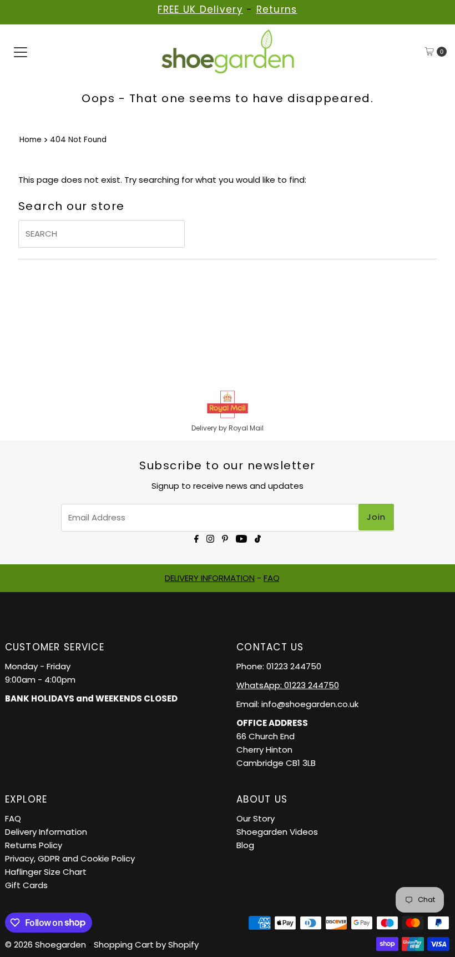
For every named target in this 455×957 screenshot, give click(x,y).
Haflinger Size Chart (46, 872)
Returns (276, 9)
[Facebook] (196, 538)
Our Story (255, 818)
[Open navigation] (21, 51)
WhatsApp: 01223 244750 (287, 685)
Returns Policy (33, 845)
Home (30, 139)
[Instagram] (210, 538)
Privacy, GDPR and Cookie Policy (70, 858)
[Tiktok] (258, 538)
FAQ (272, 578)
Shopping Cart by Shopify (146, 944)
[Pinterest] (225, 538)
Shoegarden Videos (277, 832)
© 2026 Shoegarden (45, 944)
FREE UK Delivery (200, 9)
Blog (245, 845)
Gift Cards (26, 885)
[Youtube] (241, 538)
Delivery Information (46, 832)
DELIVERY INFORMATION (210, 578)
